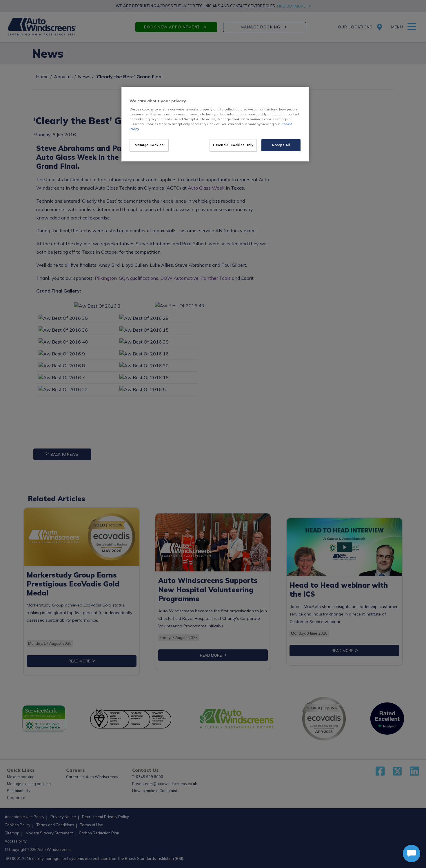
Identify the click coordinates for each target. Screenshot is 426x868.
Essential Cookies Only (233, 145)
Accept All (281, 145)
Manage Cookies (149, 145)
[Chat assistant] (411, 853)
